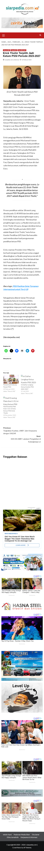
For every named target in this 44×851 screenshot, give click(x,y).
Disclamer (35, 834)
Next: (26, 439)
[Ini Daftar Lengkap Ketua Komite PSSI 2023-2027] (29, 379)
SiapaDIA (13, 50)
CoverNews (16, 847)
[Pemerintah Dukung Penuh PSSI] (11, 379)
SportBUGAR (22, 50)
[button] (3, 35)
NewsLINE (6, 50)
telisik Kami (7, 834)
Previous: (20, 430)
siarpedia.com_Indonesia (12, 60)
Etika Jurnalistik (13, 837)
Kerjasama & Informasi (29, 837)
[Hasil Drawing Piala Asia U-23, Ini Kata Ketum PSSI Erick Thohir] (11, 400)
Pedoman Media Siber (22, 834)
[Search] (40, 35)
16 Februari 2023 (27, 60)
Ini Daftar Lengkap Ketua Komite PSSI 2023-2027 (27, 387)
